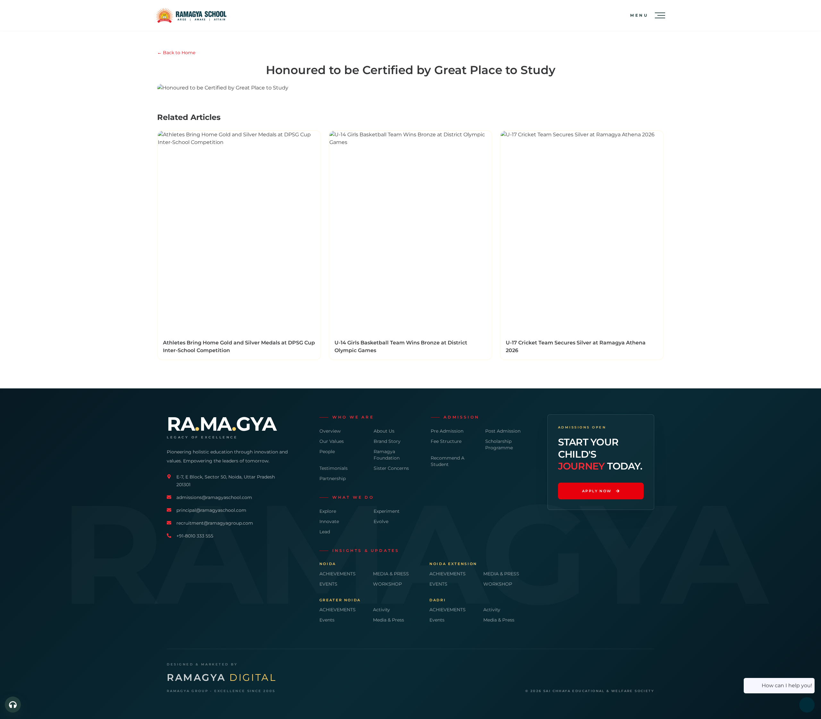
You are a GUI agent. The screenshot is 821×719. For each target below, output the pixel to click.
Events (326, 620)
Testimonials (333, 468)
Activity (381, 610)
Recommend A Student (447, 461)
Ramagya (221, 677)
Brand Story (387, 441)
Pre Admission (447, 431)
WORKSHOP (387, 584)
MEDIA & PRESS (391, 574)
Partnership (332, 478)
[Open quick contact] (13, 705)
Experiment (387, 511)
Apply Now (597, 491)
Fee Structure (446, 441)
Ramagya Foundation (387, 455)
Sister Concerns (391, 468)
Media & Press (388, 620)
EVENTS (328, 584)
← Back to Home (176, 52)
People (327, 451)
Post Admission (503, 431)
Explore (327, 511)
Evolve (381, 521)
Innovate (329, 521)
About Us (384, 431)
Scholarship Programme (499, 444)
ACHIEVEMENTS (337, 574)
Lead (324, 532)
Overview (330, 431)
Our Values (331, 441)
